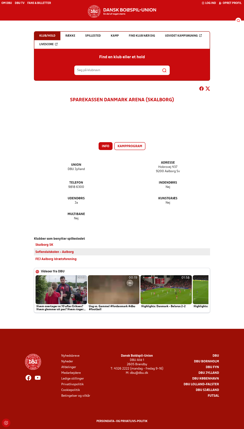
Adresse (168, 162)
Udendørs (76, 198)
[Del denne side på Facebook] (201, 89)
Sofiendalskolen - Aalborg (54, 252)
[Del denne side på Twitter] (207, 89)
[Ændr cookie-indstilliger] (6, 423)
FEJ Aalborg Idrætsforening (56, 259)
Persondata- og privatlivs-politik (122, 421)
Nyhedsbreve (70, 355)
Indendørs (168, 182)
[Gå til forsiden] (122, 11)
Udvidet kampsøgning (181, 36)
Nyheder (67, 361)
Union (76, 164)
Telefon (76, 182)
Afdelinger (68, 367)
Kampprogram (130, 146)
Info (105, 146)
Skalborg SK (44, 244)
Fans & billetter (39, 3)
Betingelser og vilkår (75, 395)
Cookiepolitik (70, 390)
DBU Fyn (212, 367)
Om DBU (6, 3)
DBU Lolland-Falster (201, 384)
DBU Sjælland (207, 390)
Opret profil (232, 3)
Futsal (213, 395)
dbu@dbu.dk (139, 373)
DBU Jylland (208, 373)
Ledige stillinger (72, 378)
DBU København (205, 378)
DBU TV (19, 3)
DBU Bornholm (206, 361)
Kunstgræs (167, 198)
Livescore (46, 44)
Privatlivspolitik (72, 384)
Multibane (76, 214)
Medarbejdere (71, 373)
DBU (216, 355)
